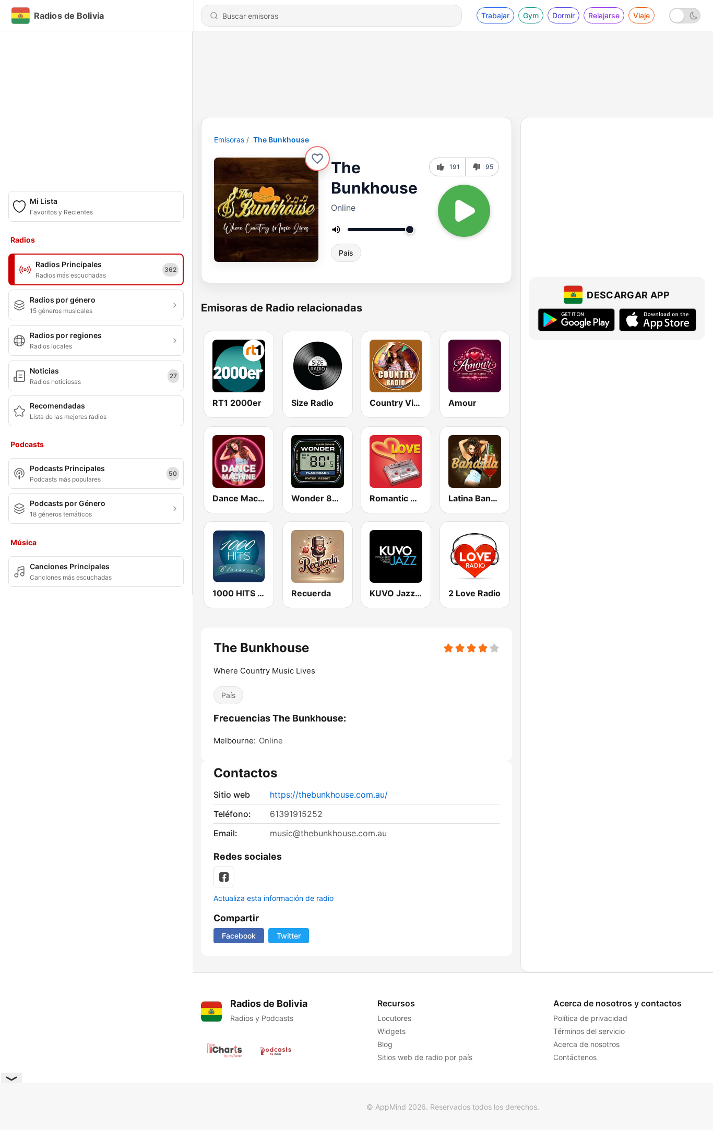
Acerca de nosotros (586, 1044)
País (346, 252)
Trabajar (495, 15)
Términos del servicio (589, 1031)
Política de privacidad (590, 1018)
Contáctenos (575, 1057)
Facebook (239, 935)
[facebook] (223, 877)
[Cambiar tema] (684, 15)
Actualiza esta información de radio (273, 898)
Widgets (391, 1031)
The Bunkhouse (281, 139)
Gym (531, 15)
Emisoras (229, 139)
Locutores (394, 1018)
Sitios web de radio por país (424, 1057)
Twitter (289, 935)
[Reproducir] (464, 211)
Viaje (641, 15)
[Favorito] (317, 158)
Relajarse (604, 15)
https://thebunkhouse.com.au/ (329, 794)
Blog (385, 1044)
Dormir (563, 15)
